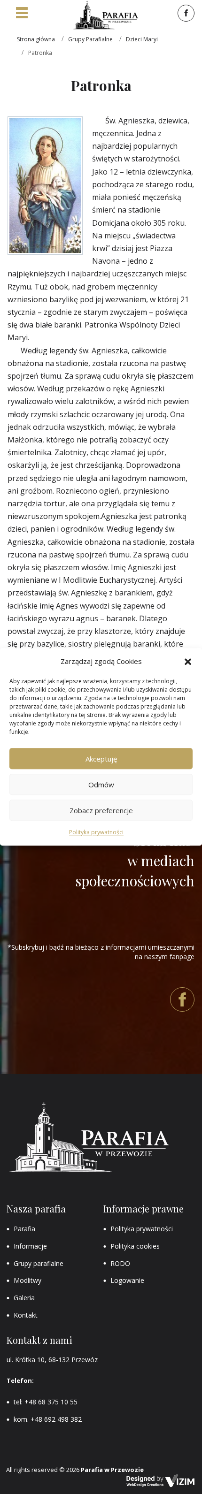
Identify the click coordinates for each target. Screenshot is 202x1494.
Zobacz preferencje (101, 810)
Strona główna (36, 39)
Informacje (30, 1246)
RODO (120, 1263)
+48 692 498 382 (56, 1419)
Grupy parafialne (38, 1263)
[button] (188, 661)
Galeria (24, 1297)
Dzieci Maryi (142, 39)
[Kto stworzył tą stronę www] (160, 1481)
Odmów (101, 784)
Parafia (24, 1228)
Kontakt (26, 1315)
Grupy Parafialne (90, 39)
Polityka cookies (135, 1246)
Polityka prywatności (96, 833)
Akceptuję (101, 758)
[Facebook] (184, 13)
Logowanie (127, 1280)
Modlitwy (27, 1280)
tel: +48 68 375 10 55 (46, 1401)
